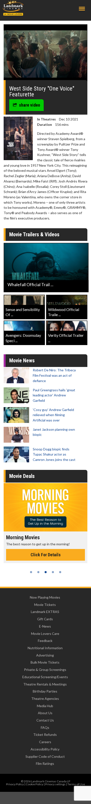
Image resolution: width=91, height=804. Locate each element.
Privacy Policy (15, 784)
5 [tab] (60, 572)
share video (29, 105)
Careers (45, 742)
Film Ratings (45, 763)
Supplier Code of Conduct (45, 756)
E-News (45, 626)
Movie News (22, 360)
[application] (45, 54)
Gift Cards (45, 619)
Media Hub (45, 706)
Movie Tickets (45, 605)
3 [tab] (45, 572)
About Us (45, 713)
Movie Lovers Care (45, 633)
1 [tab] (31, 572)
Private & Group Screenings (45, 669)
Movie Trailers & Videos (34, 234)
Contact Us (45, 720)
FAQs (45, 727)
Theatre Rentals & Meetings (45, 684)
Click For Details (41, 554)
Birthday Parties (45, 691)
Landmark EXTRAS (45, 612)
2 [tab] (38, 572)
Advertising (45, 655)
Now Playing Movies (45, 597)
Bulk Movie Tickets (45, 662)
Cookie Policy (34, 784)
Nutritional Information (45, 648)
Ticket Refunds (45, 734)
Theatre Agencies (45, 698)
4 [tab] (52, 572)
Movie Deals (22, 476)
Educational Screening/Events (45, 677)
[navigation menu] (82, 8)
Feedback (45, 641)
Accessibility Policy (45, 749)
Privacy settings (55, 784)
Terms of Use (76, 784)
